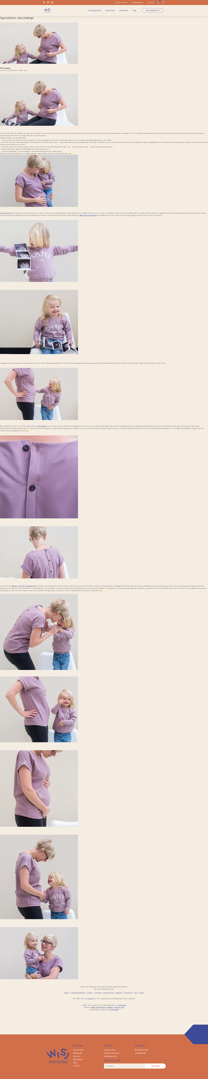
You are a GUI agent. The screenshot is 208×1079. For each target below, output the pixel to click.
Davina (90, 998)
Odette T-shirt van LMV (115, 1007)
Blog (134, 10)
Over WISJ (151, 2)
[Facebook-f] (44, 2)
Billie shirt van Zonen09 (88, 215)
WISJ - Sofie (23, 70)
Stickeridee (114, 1009)
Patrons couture (121, 2)
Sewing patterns (137, 2)
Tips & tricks (110, 10)
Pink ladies (5, 68)
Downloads (123, 10)
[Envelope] (52, 2)
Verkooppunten (94, 10)
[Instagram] (48, 2)
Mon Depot (122, 1005)
